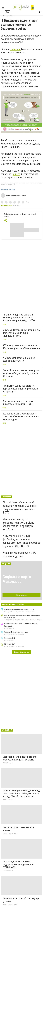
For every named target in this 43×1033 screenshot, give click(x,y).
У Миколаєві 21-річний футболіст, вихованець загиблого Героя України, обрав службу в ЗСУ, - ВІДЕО (21, 541)
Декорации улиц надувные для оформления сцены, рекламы (19, 758)
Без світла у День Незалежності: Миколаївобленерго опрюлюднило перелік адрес (21, 416)
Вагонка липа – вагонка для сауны (18, 829)
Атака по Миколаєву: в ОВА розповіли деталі (19, 554)
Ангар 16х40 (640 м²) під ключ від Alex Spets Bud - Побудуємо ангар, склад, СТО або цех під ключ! (21, 793)
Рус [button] (7, 12)
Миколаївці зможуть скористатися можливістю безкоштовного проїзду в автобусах (18, 524)
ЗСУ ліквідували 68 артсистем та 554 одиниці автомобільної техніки (21, 347)
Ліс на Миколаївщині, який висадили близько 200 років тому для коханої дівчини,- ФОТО (19, 507)
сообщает (15, 49)
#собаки (12, 189)
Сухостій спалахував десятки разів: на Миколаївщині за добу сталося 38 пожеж (21, 373)
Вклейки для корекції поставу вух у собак (21, 900)
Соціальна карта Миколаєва (17, 579)
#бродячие (4, 189)
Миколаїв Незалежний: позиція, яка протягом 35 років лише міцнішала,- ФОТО (21, 333)
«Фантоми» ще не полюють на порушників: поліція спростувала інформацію (20, 388)
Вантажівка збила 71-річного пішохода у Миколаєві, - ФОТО (18, 402)
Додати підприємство (21, 652)
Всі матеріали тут (21, 595)
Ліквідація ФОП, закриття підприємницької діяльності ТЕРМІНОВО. (18, 864)
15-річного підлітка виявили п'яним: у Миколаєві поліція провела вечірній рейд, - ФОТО (19, 317)
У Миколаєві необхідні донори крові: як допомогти (19, 359)
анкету (16, 174)
